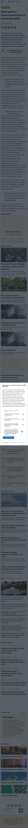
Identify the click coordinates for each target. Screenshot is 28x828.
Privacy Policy (22, 442)
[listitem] (14, 411)
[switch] (22, 414)
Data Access (14, 442)
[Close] (25, 385)
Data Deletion (6, 442)
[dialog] (14, 414)
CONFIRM (8, 437)
